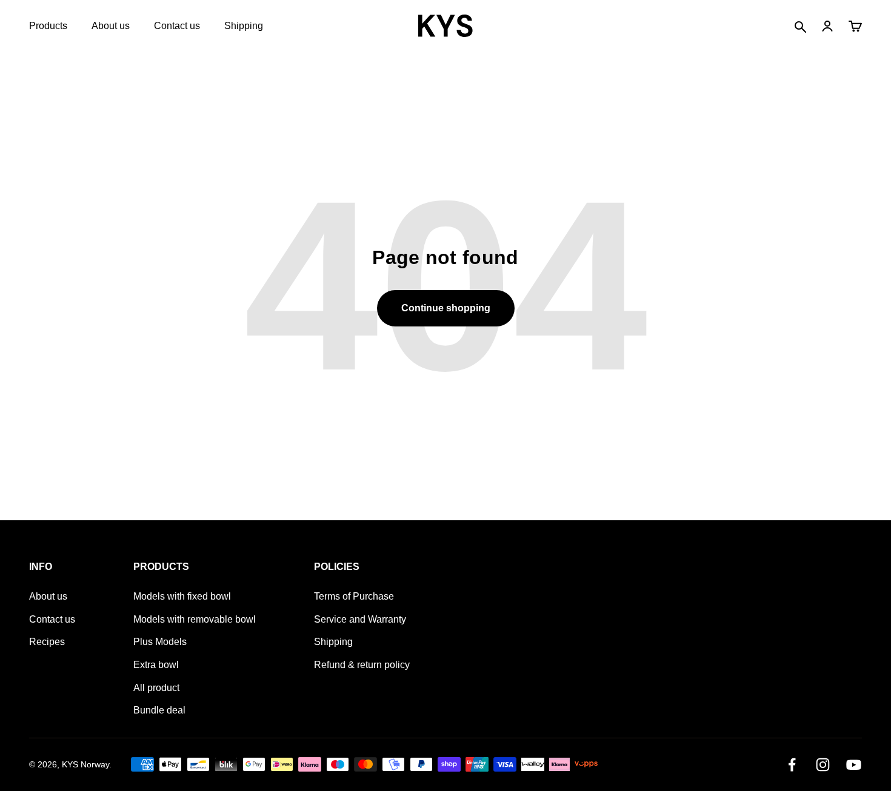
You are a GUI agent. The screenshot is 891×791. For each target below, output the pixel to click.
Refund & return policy (362, 665)
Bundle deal (159, 710)
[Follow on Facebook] (792, 764)
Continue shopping (445, 308)
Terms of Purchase (354, 596)
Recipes (47, 642)
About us (111, 26)
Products (48, 26)
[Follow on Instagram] (823, 764)
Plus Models (160, 642)
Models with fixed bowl (182, 596)
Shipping (243, 26)
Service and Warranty (360, 619)
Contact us (177, 26)
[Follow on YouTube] (854, 764)
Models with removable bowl (194, 619)
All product (156, 688)
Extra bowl (156, 665)
